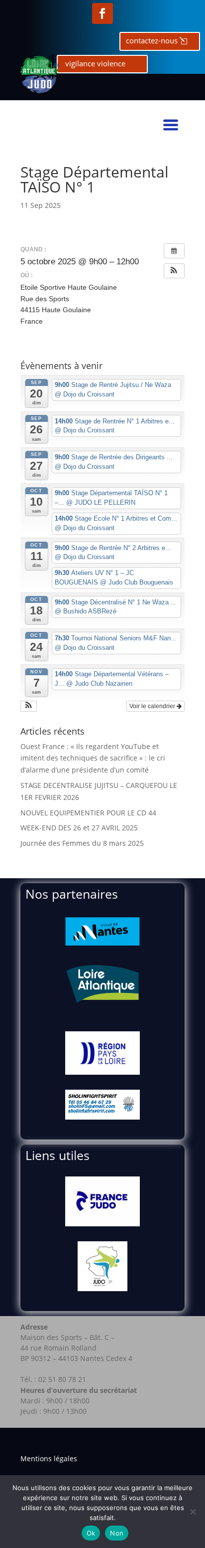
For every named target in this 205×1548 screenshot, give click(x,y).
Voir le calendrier (153, 706)
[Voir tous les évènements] (174, 250)
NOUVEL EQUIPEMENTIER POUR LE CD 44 (88, 812)
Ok (91, 1533)
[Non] (193, 1512)
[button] (174, 271)
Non (116, 1533)
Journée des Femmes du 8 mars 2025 (82, 843)
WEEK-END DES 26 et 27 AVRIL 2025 (79, 827)
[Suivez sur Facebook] (102, 13)
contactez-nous (152, 40)
